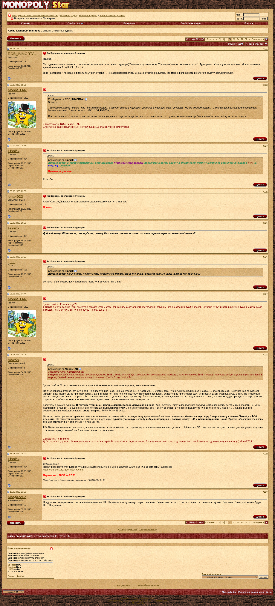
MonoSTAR (17, 90)
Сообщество (74, 23)
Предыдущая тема (128, 529)
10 (222, 39)
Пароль (239, 19)
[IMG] (10, 569)
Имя (238, 15)
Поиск (248, 23)
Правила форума (16, 576)
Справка (25, 23)
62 (246, 39)
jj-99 (11, 262)
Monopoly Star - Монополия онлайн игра (243, 592)
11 (226, 39)
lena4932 (15, 197)
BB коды (12, 565)
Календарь (129, 23)
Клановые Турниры (88, 15)
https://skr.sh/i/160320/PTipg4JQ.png (63, 469)
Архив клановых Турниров (112, 15)
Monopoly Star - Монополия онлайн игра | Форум (35, 15)
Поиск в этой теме (255, 44)
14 (238, 39)
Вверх (269, 592)
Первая (209, 39)
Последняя (258, 39)
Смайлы (12, 567)
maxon (13, 360)
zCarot (164, 601)
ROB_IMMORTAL (22, 54)
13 (234, 39)
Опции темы (234, 44)
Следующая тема (147, 529)
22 (242, 39)
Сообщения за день (191, 23)
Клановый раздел (68, 15)
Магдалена (17, 497)
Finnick (13, 151)
